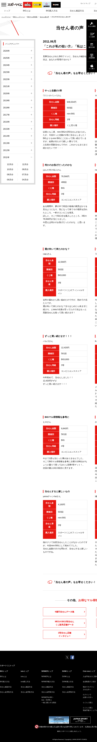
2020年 (6, 93)
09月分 (25, 169)
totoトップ (25, 671)
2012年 (6, 150)
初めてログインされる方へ (88, 688)
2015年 (6, 129)
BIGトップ (4, 671)
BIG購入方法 (51, 11)
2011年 (6, 157)
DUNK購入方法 (67, 682)
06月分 (10, 180)
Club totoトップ (89, 671)
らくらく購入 (88, 702)
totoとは (24, 676)
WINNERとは (46, 676)
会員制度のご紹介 (89, 682)
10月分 (10, 169)
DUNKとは (66, 676)
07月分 (25, 174)
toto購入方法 (25, 682)
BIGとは (26, 11)
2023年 (6, 72)
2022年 (6, 79)
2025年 (6, 58)
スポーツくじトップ (7, 665)
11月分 (25, 164)
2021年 (6, 86)
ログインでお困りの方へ (88, 696)
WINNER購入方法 (48, 682)
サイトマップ (85, 3)
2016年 (6, 122)
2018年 (6, 108)
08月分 (10, 174)
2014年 (6, 136)
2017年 (6, 115)
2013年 (6, 143)
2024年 (6, 65)
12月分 (10, 164)
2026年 (6, 51)
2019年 (6, 100)
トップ (7, 11)
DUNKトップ (67, 671)
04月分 (25, 180)
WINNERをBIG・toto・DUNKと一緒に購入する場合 (48, 699)
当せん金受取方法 (6, 692)
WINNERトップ (47, 671)
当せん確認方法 (77, 11)
